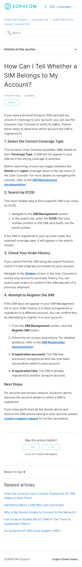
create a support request (21, 418)
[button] (46, 7)
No (52, 447)
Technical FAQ (39, 19)
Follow (11, 102)
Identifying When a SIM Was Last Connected (34, 505)
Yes (33, 447)
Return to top (13, 472)
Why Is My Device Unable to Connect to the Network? (40, 512)
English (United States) (65, 559)
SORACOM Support (15, 19)
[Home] (20, 8)
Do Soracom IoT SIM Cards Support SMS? (32, 531)
